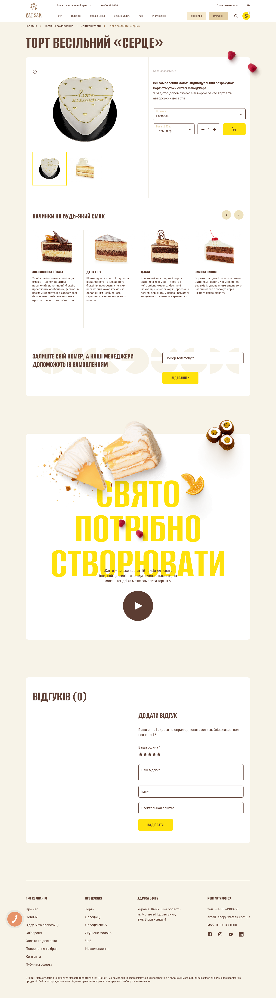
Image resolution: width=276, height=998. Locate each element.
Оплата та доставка (41, 941)
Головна (31, 26)
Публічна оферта (39, 964)
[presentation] (226, 215)
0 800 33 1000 (109, 5)
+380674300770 (227, 909)
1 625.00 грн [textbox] (164, 131)
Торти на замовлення (58, 26)
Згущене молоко (122, 16)
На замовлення (159, 16)
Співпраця (34, 933)
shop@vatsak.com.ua (234, 917)
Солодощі (76, 16)
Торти (59, 16)
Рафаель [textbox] (162, 116)
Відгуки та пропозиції (42, 925)
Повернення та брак (42, 949)
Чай (141, 16)
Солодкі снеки (97, 16)
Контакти (33, 957)
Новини (32, 917)
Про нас (32, 909)
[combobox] (199, 114)
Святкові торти (91, 26)
